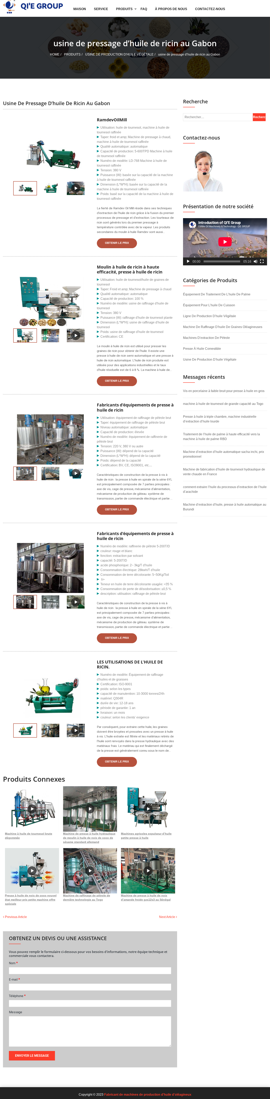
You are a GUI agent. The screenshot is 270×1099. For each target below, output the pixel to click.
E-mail (14, 979)
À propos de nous (171, 9)
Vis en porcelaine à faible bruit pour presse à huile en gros (223, 391)
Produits (124, 9)
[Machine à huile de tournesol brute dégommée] (32, 809)
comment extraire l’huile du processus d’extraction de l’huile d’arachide (225, 489)
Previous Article (15, 917)
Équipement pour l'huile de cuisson (209, 305)
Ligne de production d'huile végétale (209, 316)
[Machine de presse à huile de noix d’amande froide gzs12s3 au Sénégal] (148, 871)
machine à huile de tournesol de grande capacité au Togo (223, 403)
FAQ (144, 9)
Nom (13, 963)
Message (15, 1012)
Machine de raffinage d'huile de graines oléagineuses (222, 327)
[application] (225, 241)
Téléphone (17, 995)
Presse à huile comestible (202, 348)
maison (79, 9)
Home (54, 54)
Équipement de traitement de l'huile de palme (216, 294)
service (101, 9)
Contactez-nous (210, 9)
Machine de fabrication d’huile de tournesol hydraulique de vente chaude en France (224, 472)
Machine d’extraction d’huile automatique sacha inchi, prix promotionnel (223, 454)
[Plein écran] (262, 261)
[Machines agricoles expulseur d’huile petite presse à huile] (148, 809)
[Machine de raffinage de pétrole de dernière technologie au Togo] (90, 871)
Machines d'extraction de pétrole (206, 337)
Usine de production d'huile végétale (119, 54)
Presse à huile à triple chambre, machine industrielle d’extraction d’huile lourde (219, 419)
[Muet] (256, 261)
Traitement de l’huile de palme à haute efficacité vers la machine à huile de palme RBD (221, 437)
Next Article (167, 917)
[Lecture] (188, 261)
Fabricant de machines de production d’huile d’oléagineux (147, 1094)
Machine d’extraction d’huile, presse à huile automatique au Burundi (224, 507)
